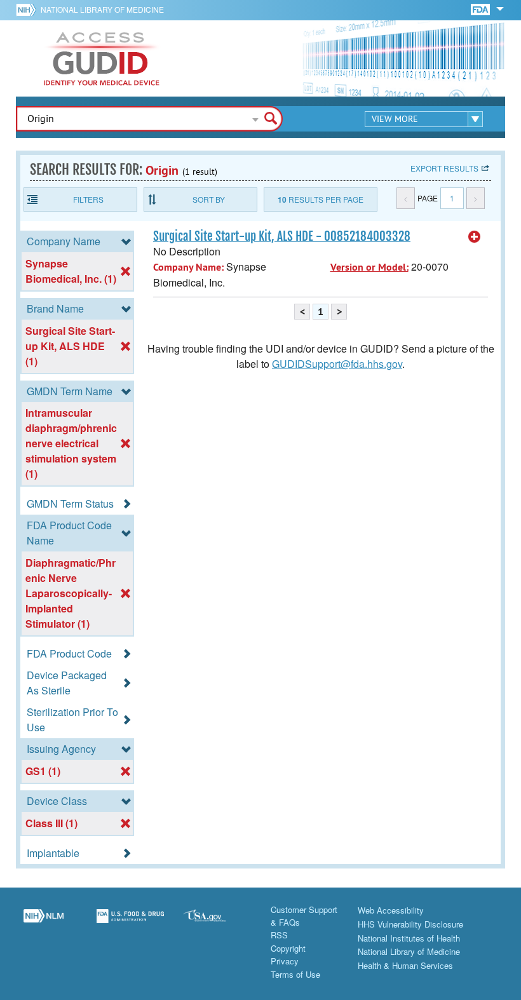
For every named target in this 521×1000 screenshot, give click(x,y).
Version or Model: (369, 267)
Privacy (285, 961)
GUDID (101, 58)
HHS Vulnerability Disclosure (410, 924)
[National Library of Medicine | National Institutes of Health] (44, 923)
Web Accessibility (391, 910)
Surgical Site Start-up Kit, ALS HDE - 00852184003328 (281, 236)
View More (395, 119)
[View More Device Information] (474, 237)
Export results (444, 168)
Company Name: (188, 267)
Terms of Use (295, 974)
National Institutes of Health (409, 938)
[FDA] (481, 8)
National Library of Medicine (102, 9)
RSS (279, 935)
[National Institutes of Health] (28, 9)
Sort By (209, 199)
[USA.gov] (217, 923)
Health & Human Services (405, 965)
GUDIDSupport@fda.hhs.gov (337, 363)
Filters (88, 199)
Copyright (288, 948)
